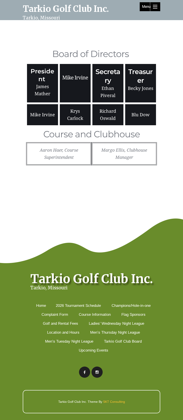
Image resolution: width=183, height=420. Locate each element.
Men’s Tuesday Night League (69, 341)
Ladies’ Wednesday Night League (116, 323)
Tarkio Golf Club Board (123, 341)
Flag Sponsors (133, 314)
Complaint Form (55, 314)
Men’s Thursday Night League (115, 332)
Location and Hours (63, 332)
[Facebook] (84, 372)
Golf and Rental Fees (60, 323)
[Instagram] (97, 372)
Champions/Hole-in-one (131, 305)
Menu (146, 6)
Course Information (95, 314)
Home (41, 305)
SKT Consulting (114, 401)
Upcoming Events (93, 350)
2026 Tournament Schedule (78, 305)
